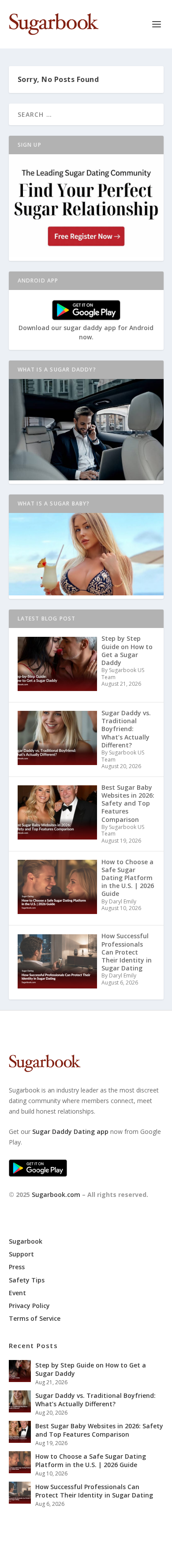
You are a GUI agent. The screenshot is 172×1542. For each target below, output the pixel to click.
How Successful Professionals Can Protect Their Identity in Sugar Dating (94, 1491)
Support (21, 1254)
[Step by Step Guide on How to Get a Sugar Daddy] (20, 1371)
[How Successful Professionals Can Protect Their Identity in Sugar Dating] (20, 1493)
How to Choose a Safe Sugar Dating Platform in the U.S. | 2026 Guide (90, 1460)
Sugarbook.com (56, 1194)
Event (17, 1293)
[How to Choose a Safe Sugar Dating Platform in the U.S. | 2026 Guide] (20, 1462)
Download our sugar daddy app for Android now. (86, 332)
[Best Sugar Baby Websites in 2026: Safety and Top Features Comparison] (20, 1432)
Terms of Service (34, 1318)
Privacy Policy (29, 1305)
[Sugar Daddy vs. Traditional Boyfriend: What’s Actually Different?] (20, 1401)
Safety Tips (27, 1280)
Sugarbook (25, 1241)
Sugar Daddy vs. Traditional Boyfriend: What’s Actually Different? (95, 1399)
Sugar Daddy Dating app (70, 1131)
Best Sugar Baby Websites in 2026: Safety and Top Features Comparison (99, 1430)
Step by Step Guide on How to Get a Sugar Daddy (90, 1369)
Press (17, 1267)
